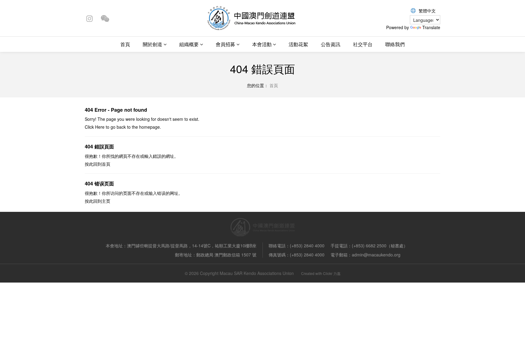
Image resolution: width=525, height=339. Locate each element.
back (121, 127)
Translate (431, 27)
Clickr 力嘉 (332, 273)
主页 (106, 201)
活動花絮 (298, 44)
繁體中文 (427, 11)
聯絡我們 (395, 44)
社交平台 (362, 44)
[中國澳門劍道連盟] (251, 18)
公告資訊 (330, 44)
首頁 (125, 44)
